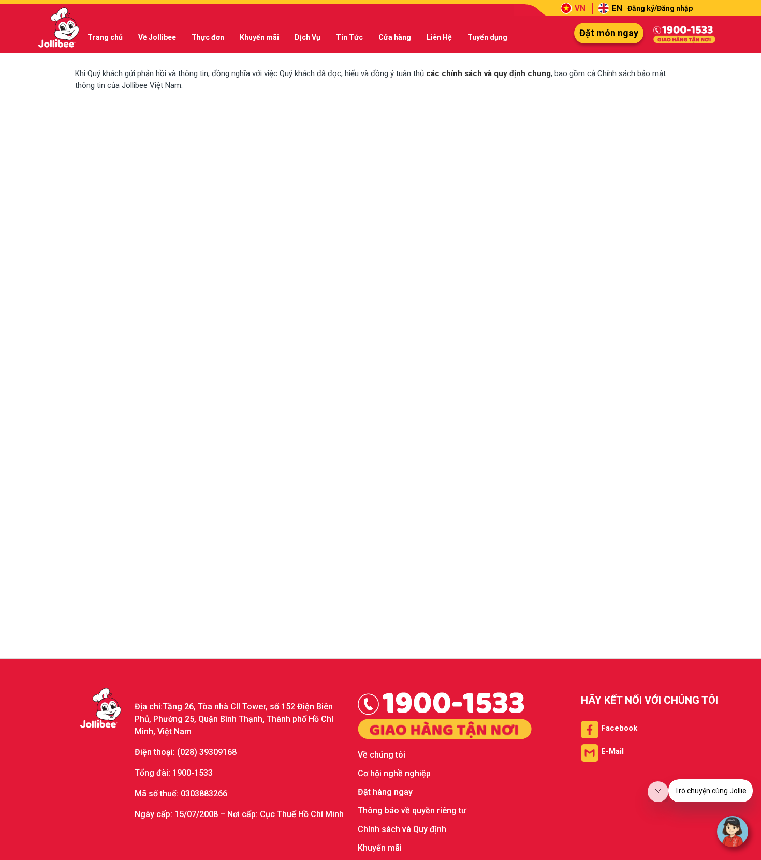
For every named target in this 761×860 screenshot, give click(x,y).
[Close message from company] (658, 791)
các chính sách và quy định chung (488, 73)
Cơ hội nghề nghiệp (394, 773)
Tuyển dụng (487, 37)
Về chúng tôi (381, 755)
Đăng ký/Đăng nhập (660, 8)
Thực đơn (208, 37)
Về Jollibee (157, 37)
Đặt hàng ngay (385, 792)
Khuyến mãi (259, 37)
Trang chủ (105, 37)
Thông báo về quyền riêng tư (412, 810)
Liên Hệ (439, 37)
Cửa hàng (394, 37)
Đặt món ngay (608, 32)
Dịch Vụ (307, 37)
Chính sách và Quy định (402, 829)
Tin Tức (349, 37)
